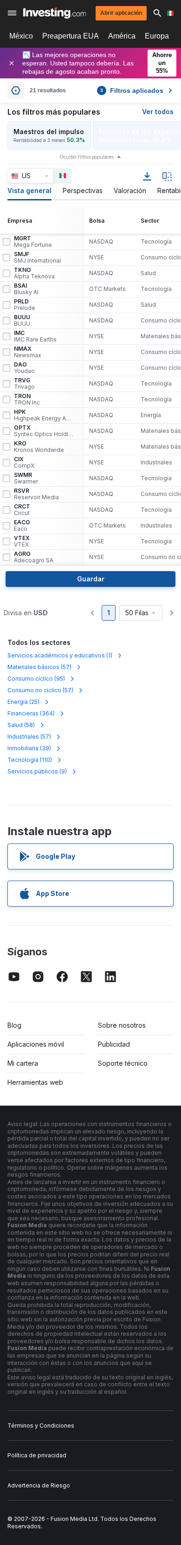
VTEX (22, 541)
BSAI (26, 289)
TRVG (24, 383)
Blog (14, 1025)
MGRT (33, 241)
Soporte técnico (123, 1063)
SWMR (26, 478)
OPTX (43, 431)
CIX (24, 462)
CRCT (22, 509)
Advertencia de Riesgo (38, 1485)
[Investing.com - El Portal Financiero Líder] (54, 13)
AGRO (33, 557)
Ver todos (158, 112)
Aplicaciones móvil (35, 1044)
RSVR (36, 494)
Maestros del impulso (48, 131)
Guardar (90, 579)
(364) (31, 713)
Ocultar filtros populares (86, 157)
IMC (35, 336)
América (122, 36)
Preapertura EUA (70, 36)
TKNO (34, 273)
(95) (36, 678)
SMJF (37, 257)
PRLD (24, 304)
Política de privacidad (36, 1455)
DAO (24, 367)
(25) (23, 701)
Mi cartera (22, 1063)
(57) (39, 666)
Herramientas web (35, 1082)
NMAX (27, 352)
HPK (43, 415)
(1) (59, 655)
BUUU (22, 320)
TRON (27, 399)
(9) (37, 771)
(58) (21, 724)
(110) (29, 759)
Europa (157, 36)
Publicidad (114, 1044)
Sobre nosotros (122, 1025)
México (21, 36)
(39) (29, 748)
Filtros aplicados (131, 90)
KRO (39, 446)
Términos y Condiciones (40, 1425)
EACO (22, 525)
